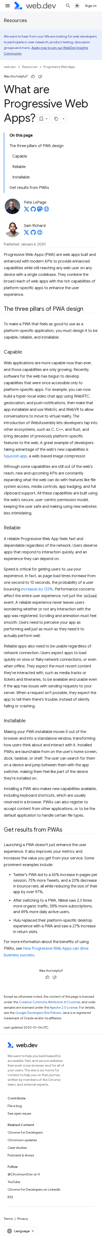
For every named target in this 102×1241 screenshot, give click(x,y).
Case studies (17, 1147)
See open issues (19, 1113)
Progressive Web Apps (59, 67)
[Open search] (68, 6)
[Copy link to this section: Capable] (26, 352)
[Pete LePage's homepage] (46, 210)
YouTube (14, 1182)
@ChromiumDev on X (24, 1174)
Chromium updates (22, 1140)
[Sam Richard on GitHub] (33, 234)
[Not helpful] (40, 76)
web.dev (10, 67)
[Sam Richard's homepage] (39, 234)
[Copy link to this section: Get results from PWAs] (66, 830)
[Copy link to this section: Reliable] (25, 528)
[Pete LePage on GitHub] (33, 210)
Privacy (22, 1219)
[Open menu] (7, 5)
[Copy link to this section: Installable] (30, 721)
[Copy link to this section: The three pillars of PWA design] (87, 309)
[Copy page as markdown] (56, 119)
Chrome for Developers (25, 1132)
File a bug (15, 1106)
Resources (15, 21)
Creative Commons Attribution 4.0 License (49, 1002)
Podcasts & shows (21, 1155)
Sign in (91, 6)
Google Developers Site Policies (38, 1013)
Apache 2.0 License (64, 1008)
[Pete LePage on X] (26, 210)
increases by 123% (37, 589)
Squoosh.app (15, 456)
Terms (8, 1219)
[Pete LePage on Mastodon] (39, 210)
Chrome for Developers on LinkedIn (34, 1189)
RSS (10, 1197)
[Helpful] (33, 76)
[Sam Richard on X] (26, 234)
